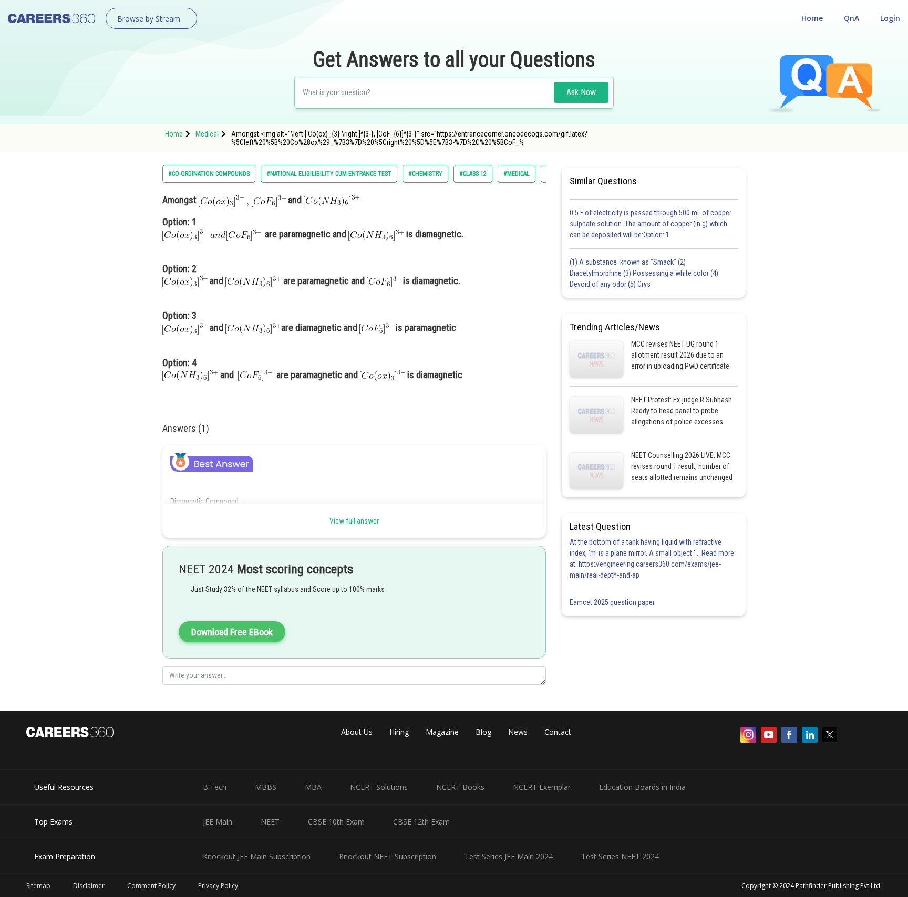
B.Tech (214, 787)
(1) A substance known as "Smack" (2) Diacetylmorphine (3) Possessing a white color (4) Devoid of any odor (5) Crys (644, 273)
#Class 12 (473, 174)
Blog (483, 732)
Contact (557, 732)
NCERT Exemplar (542, 787)
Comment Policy (151, 885)
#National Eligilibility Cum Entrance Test (328, 174)
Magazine (442, 732)
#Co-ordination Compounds (209, 174)
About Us (357, 732)
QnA (851, 18)
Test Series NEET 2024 (620, 856)
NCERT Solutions (379, 787)
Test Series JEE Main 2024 (509, 856)
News (518, 732)
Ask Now (581, 92)
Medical (207, 134)
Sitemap (38, 885)
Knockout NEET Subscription (387, 856)
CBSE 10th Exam (336, 822)
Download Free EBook (232, 632)
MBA (313, 787)
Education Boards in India (642, 787)
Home (812, 18)
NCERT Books (460, 787)
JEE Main (217, 822)
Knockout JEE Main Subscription (257, 856)
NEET (270, 822)
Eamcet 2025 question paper (613, 602)
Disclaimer (89, 885)
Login (890, 18)
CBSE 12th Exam (421, 822)
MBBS (265, 787)
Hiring (399, 732)
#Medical (516, 174)
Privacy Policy (218, 885)
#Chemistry (425, 174)
